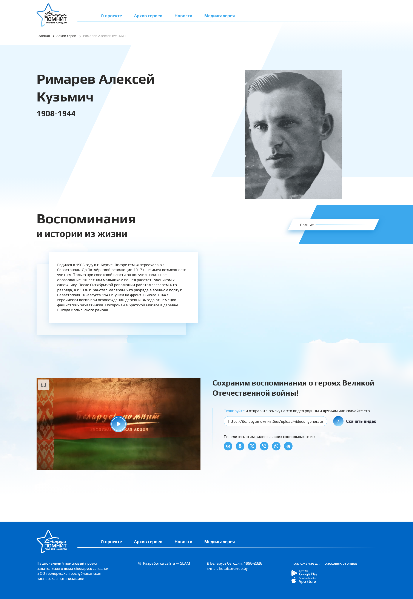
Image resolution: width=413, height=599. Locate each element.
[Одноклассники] (240, 446)
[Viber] (264, 446)
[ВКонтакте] (228, 446)
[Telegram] (288, 446)
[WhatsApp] (276, 446)
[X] (252, 446)
